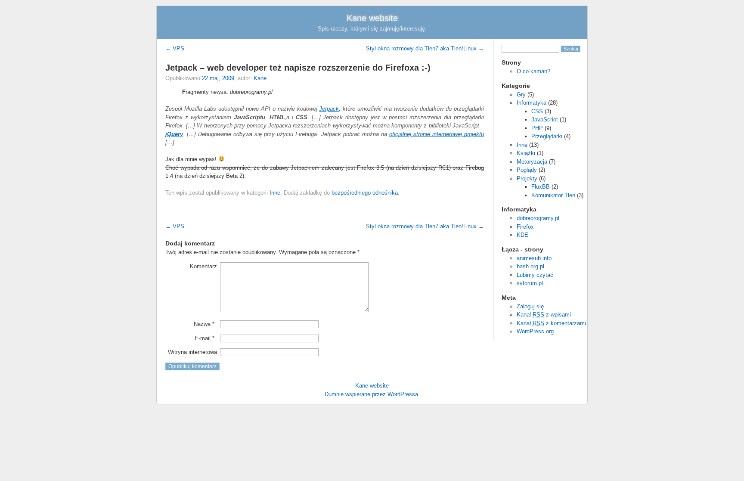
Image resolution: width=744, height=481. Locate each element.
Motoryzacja (532, 161)
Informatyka (531, 102)
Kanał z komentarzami (551, 323)
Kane (260, 78)
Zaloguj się (530, 306)
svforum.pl (530, 283)
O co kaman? (533, 71)
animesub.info (534, 258)
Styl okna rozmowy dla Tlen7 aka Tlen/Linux (425, 48)
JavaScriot (544, 119)
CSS (537, 111)
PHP (537, 128)
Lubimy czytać (535, 275)
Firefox (525, 226)
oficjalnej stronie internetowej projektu (436, 134)
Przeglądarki (546, 136)
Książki (526, 153)
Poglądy (527, 170)
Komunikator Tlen (553, 195)
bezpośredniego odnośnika (365, 192)
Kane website (372, 18)
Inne (522, 145)
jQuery (174, 134)
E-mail (204, 338)
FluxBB (540, 186)
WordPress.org (535, 331)
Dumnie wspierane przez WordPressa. (372, 394)
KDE (522, 235)
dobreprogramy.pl (538, 218)
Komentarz (203, 266)
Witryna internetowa (192, 352)
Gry (521, 94)
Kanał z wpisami (544, 314)
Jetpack (329, 109)
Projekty (527, 178)
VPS (174, 48)
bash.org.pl (530, 266)
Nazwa (204, 324)
